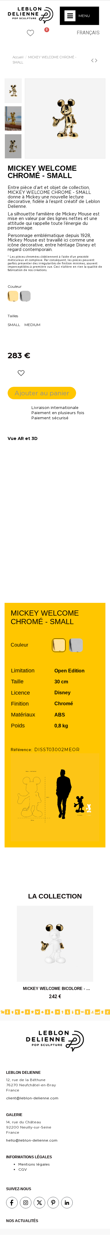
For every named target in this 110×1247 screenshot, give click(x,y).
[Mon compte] (60, 32)
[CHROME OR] (13, 296)
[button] (14, 32)
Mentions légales (34, 1164)
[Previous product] (93, 60)
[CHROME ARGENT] (25, 296)
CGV (22, 1169)
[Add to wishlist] (21, 373)
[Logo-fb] (12, 1202)
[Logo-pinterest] (53, 1202)
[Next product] (96, 60)
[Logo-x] (39, 1202)
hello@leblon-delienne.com (31, 1140)
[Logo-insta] (25, 1202)
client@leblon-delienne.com (32, 1098)
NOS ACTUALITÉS (22, 1221)
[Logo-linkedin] (67, 1202)
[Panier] (44, 33)
